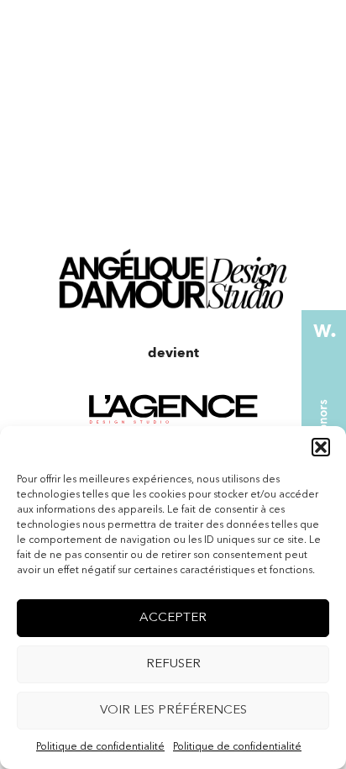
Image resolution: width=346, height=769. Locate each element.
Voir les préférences (173, 710)
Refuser (173, 664)
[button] (320, 447)
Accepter (173, 618)
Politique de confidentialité (100, 747)
